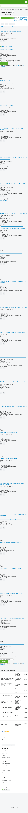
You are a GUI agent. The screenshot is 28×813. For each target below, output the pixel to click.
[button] (26, 2)
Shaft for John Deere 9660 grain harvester (6, 708)
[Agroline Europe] (8, 2)
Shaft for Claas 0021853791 (6, 105)
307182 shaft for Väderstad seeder (8, 432)
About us (3, 737)
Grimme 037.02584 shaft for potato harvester (11, 253)
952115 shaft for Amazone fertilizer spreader (11, 31)
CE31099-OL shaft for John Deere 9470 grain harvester (13, 213)
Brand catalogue (5, 774)
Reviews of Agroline (6, 770)
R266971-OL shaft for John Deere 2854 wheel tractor (13, 381)
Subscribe (4, 63)
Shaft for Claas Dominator (6, 49)
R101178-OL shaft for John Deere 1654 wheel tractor (13, 332)
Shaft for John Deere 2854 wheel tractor (6, 717)
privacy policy (17, 65)
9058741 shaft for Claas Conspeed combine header (12, 618)
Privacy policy (5, 765)
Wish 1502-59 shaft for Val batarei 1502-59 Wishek (12, 228)
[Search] (26, 6)
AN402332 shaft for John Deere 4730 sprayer (11, 593)
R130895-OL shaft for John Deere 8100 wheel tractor (13, 357)
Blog (2, 772)
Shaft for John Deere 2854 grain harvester (6, 690)
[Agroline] (1, 9)
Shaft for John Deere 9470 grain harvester (6, 724)
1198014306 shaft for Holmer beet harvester (10, 568)
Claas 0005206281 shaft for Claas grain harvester (12, 644)
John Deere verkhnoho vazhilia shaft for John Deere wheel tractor (7, 679)
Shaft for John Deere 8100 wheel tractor (6, 702)
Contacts (3, 741)
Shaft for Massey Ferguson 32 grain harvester (11, 519)
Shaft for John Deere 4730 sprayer (6, 696)
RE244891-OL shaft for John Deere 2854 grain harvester (13, 406)
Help (3, 739)
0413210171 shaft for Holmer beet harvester (10, 542)
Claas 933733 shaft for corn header (8, 458)
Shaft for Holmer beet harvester (5, 674)
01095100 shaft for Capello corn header (9, 80)
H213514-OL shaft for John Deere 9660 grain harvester (13, 307)
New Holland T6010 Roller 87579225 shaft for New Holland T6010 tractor (6, 684)
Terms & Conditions (6, 763)
